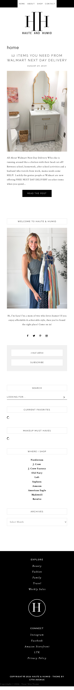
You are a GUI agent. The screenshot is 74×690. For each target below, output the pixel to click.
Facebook (37, 641)
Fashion (37, 572)
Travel (37, 583)
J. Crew (37, 464)
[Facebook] (28, 335)
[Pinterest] (40, 335)
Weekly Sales (37, 589)
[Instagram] (46, 335)
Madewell (37, 494)
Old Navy (37, 472)
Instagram (37, 635)
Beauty (37, 566)
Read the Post (37, 193)
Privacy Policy (37, 658)
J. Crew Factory (37, 468)
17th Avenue (37, 680)
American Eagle (37, 490)
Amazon (37, 486)
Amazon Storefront (37, 646)
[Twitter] (33, 335)
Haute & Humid (37, 23)
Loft (37, 477)
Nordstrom (37, 460)
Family (37, 577)
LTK (37, 652)
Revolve (37, 499)
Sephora (37, 481)
